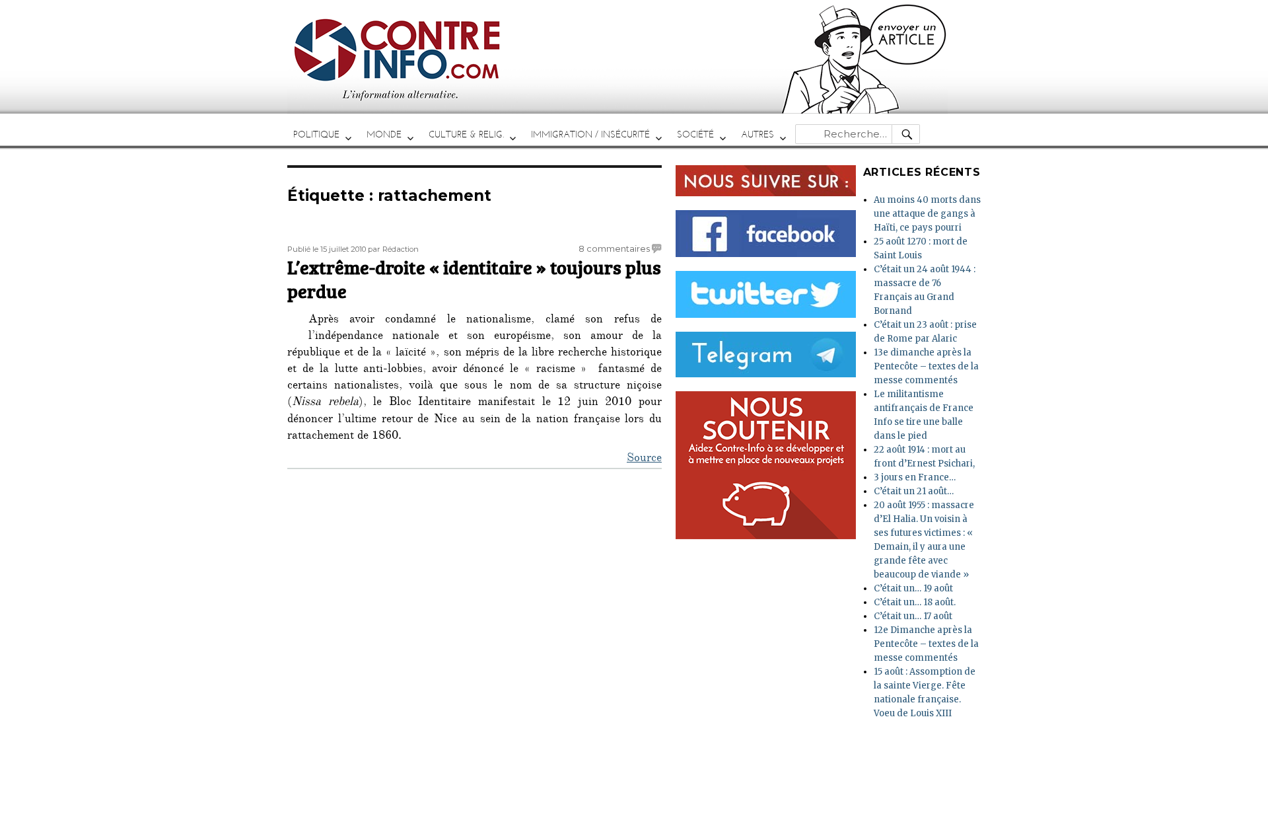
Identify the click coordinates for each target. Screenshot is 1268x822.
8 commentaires (614, 248)
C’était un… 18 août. (915, 602)
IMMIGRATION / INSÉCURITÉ (590, 134)
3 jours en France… (915, 477)
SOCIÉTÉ (695, 134)
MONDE (384, 134)
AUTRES (757, 134)
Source (644, 459)
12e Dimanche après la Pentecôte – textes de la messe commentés (926, 643)
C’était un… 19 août (913, 588)
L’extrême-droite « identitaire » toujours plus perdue (474, 278)
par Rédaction (393, 249)
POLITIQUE (316, 134)
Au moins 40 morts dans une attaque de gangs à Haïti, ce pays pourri (927, 213)
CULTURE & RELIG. (466, 134)
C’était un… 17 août (913, 616)
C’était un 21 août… (914, 491)
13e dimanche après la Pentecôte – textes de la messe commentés (926, 366)
